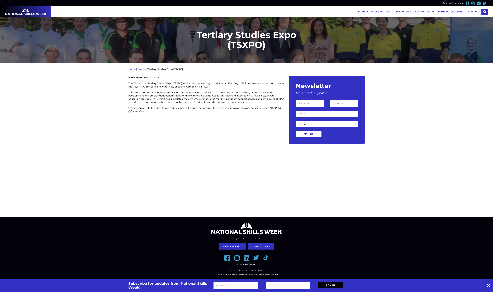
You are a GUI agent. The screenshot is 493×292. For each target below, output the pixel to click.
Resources (403, 12)
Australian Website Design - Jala (263, 274)
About (361, 12)
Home (132, 69)
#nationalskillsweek (453, 3)
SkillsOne (226, 274)
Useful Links (261, 246)
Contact (473, 12)
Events (441, 12)
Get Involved (423, 12)
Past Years (243, 270)
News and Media (381, 12)
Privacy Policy (257, 270)
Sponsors (457, 12)
